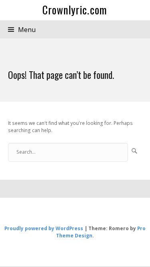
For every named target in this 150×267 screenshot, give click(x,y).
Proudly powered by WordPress (43, 228)
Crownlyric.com (74, 10)
